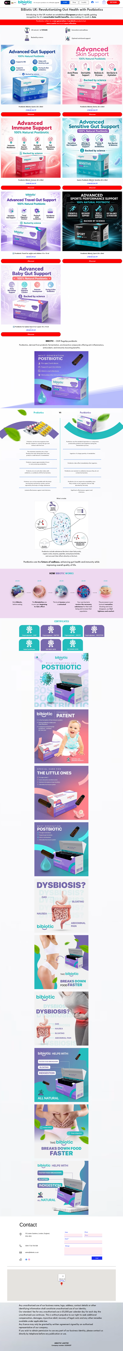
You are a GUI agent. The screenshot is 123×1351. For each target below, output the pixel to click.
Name (66, 1232)
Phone (86, 1232)
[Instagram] (29, 1259)
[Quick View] (31, 74)
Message (67, 1246)
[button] (104, 2)
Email (66, 1238)
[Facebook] (26, 1259)
